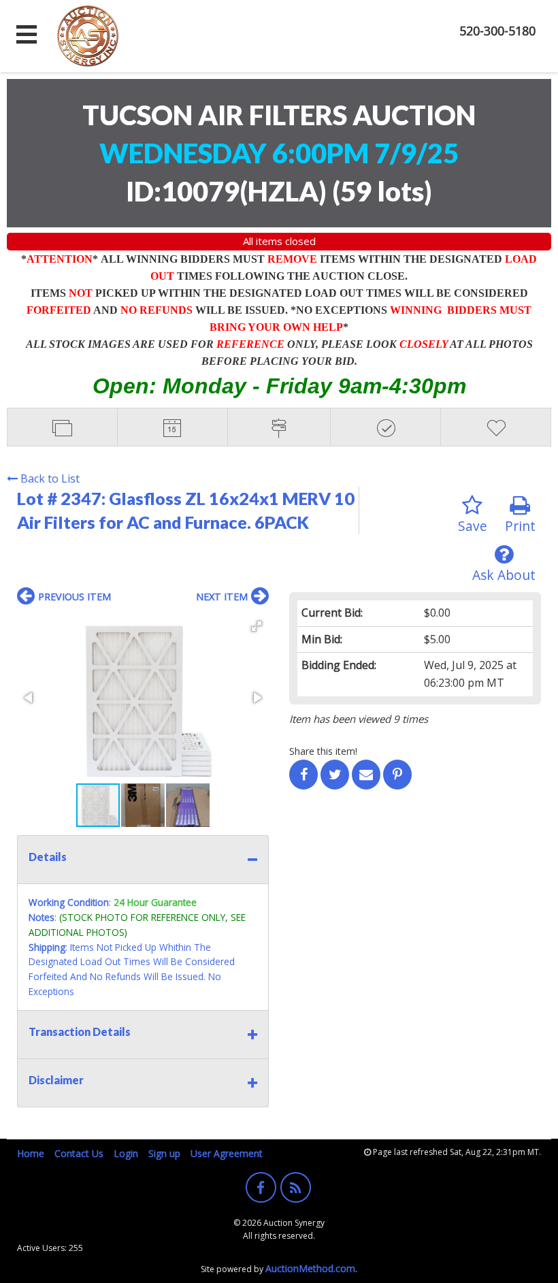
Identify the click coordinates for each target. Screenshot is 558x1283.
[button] (256, 626)
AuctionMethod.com (310, 1268)
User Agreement (227, 1153)
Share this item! (323, 751)
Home (30, 1153)
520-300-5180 (497, 30)
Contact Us (78, 1153)
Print (520, 526)
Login (126, 1153)
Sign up (164, 1153)
